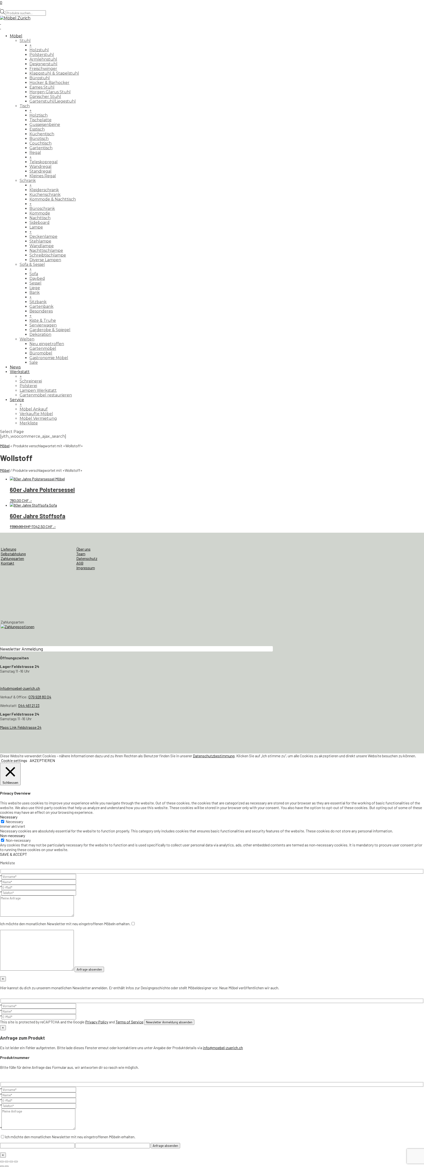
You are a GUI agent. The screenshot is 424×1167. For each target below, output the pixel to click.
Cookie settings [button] (14, 760)
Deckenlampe (43, 236)
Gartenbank (41, 306)
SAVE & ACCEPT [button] (13, 854)
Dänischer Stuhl (45, 96)
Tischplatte (40, 120)
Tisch (25, 106)
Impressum (85, 567)
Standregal (40, 171)
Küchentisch (41, 134)
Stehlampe (40, 241)
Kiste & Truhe (42, 320)
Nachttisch (40, 218)
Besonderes (41, 311)
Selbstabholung (13, 553)
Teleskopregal (43, 162)
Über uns (83, 549)
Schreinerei (31, 381)
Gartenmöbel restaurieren (46, 395)
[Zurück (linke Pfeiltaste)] (2, 1166)
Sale (33, 362)
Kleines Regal (42, 176)
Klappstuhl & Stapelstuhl (54, 73)
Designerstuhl (43, 64)
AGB (79, 563)
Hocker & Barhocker (49, 82)
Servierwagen (43, 325)
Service (17, 399)
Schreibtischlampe (47, 255)
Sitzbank (38, 301)
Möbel (16, 36)
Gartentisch (41, 148)
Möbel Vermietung (38, 418)
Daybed (37, 278)
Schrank (28, 180)
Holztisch (38, 115)
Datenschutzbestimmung (214, 755)
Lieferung (8, 549)
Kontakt (7, 563)
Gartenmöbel (42, 348)
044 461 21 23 (29, 705)
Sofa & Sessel (32, 264)
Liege (34, 287)
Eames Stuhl (41, 87)
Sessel (35, 283)
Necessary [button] (8, 816)
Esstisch (37, 129)
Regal (35, 152)
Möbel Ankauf (34, 409)
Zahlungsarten (12, 558)
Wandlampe (41, 246)
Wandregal (40, 166)
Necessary (14, 821)
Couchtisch (40, 143)
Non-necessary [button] (12, 835)
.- (42, 494)
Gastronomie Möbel (48, 357)
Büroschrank (42, 208)
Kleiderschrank (44, 190)
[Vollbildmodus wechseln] (7, 1161)
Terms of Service (129, 1021)
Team (80, 553)
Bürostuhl (39, 78)
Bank (34, 292)
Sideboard (39, 222)
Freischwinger (43, 68)
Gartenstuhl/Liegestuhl (52, 101)
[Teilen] (11, 1161)
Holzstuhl (39, 50)
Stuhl (25, 40)
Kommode (39, 213)
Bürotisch (39, 138)
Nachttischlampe (46, 250)
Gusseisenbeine (44, 124)
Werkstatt (20, 371)
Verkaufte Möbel (36, 413)
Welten (27, 339)
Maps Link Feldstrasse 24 (20, 727)
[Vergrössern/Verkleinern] (2, 1161)
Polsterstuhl (41, 54)
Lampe (36, 227)
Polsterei (28, 385)
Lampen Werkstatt (38, 390)
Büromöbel (40, 353)
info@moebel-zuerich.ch (20, 688)
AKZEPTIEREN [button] (42, 760)
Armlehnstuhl (43, 59)
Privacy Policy (96, 1021)
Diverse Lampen (45, 260)
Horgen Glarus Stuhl (50, 92)
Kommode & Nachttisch (52, 199)
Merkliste (29, 423)
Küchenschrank (45, 194)
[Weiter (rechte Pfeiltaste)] (7, 1166)
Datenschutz (86, 558)
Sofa (33, 273)
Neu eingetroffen (46, 343)
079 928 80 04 (39, 696)
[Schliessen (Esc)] (16, 1161)
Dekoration (40, 334)
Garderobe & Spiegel (49, 329)
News (15, 367)
